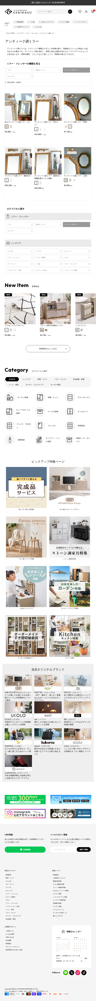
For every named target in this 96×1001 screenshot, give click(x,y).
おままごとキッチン (47, 22)
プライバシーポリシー (13, 947)
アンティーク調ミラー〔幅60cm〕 (18, 176)
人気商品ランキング (59, 878)
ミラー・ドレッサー (32, 33)
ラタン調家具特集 (58, 884)
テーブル (38, 251)
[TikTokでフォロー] (83, 972)
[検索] (70, 12)
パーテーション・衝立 (14, 270)
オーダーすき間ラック (60, 913)
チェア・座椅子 (41, 257)
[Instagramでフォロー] (77, 972)
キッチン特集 (57, 906)
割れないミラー (41, 70)
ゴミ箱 (32, 22)
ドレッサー (11, 76)
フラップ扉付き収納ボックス (51, 325)
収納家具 (8, 875)
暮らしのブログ (58, 916)
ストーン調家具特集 (59, 887)
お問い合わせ (10, 937)
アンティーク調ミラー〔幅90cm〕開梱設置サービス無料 (48, 177)
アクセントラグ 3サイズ (14, 325)
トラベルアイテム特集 (60, 897)
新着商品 (56, 875)
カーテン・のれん (41, 270)
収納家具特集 (57, 903)
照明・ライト (10, 878)
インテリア (20, 33)
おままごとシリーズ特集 (60, 890)
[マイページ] (86, 11)
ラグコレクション (58, 909)
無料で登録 (84, 849)
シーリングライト (81, 22)
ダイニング (67, 251)
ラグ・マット (11, 264)
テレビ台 (38, 27)
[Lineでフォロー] (65, 972)
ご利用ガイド (10, 931)
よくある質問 (10, 934)
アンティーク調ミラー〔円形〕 (76, 122)
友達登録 (26, 850)
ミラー (9, 70)
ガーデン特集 (57, 894)
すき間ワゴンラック (23, 27)
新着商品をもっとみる (48, 349)
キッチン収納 (65, 22)
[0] (92, 11)
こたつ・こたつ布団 (70, 270)
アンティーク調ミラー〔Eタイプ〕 (46, 123)
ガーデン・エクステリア (13, 916)
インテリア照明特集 (59, 900)
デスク (66, 257)
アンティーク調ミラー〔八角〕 (76, 176)
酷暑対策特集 (57, 881)
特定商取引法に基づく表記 (14, 950)
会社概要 (8, 940)
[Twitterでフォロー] (71, 972)
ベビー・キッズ (10, 913)
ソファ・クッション (13, 257)
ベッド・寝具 (10, 909)
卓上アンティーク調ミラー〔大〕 (18, 122)
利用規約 (8, 943)
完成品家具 (20, 22)
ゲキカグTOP (10, 33)
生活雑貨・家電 (10, 919)
